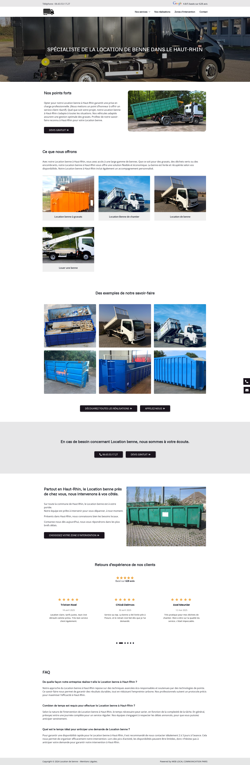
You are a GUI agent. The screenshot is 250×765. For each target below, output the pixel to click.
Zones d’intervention (185, 11)
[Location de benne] (180, 194)
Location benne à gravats (68, 216)
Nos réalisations (162, 11)
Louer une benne (68, 267)
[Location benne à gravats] (68, 194)
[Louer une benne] (68, 245)
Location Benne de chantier (124, 216)
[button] (116, 643)
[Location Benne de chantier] (124, 194)
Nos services (141, 11)
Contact (203, 11)
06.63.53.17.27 (62, 3)
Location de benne (180, 216)
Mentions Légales (88, 761)
